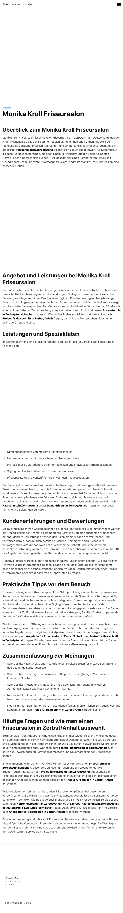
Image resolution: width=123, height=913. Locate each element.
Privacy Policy (13, 881)
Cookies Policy (13, 878)
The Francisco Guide (17, 4)
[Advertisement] (61, 55)
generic (6, 108)
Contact (9, 884)
